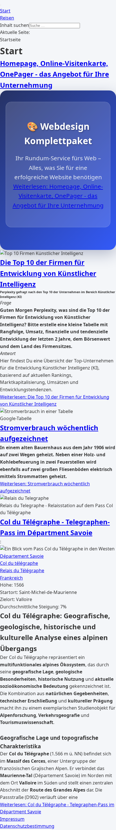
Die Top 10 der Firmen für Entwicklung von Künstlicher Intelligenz (48, 273)
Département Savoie (22, 556)
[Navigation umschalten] (0, 5)
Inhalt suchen (14, 25)
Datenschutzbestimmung (27, 826)
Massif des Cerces (25, 761)
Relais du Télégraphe (22, 570)
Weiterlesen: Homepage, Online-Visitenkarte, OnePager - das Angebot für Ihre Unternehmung (58, 195)
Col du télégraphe (19, 563)
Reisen (7, 18)
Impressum (12, 819)
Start (5, 11)
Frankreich (11, 578)
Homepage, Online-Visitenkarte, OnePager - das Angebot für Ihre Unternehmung (54, 74)
